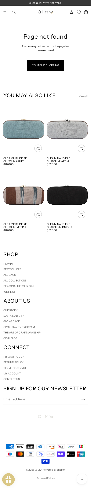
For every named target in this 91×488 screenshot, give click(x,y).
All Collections (14, 280)
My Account (12, 373)
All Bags (9, 274)
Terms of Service (15, 367)
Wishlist (9, 291)
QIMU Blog (10, 338)
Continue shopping (45, 65)
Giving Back (11, 321)
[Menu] (5, 12)
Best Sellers (12, 269)
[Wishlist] (78, 11)
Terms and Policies (46, 478)
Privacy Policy (13, 356)
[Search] (14, 12)
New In (8, 263)
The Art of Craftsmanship (22, 332)
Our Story (10, 310)
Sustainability (13, 315)
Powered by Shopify (54, 469)
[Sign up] (83, 399)
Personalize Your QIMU (19, 286)
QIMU (38, 469)
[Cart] (86, 12)
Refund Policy (13, 362)
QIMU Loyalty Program (19, 327)
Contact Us (11, 379)
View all (83, 96)
